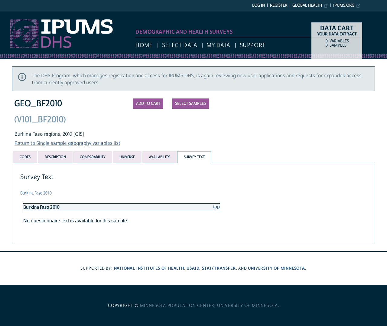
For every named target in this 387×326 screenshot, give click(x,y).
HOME (143, 45)
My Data (218, 45)
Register (278, 5)
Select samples (190, 103)
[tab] (25, 157)
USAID (193, 268)
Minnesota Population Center (177, 305)
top (216, 206)
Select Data (179, 45)
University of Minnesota (276, 268)
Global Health (307, 5)
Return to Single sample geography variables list (67, 143)
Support (252, 45)
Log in (258, 5)
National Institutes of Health (149, 268)
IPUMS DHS (12, 15)
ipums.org (343, 5)
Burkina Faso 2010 (36, 193)
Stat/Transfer (219, 268)
